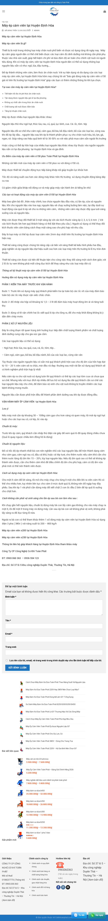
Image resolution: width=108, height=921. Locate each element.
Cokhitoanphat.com (63, 917)
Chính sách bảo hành (40, 895)
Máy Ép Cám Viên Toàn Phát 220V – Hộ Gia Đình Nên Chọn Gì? (51, 748)
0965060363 (65, 869)
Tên (8, 620)
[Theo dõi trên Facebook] (58, 887)
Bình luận (10, 596)
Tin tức (5, 22)
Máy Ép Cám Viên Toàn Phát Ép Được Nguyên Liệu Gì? (48, 726)
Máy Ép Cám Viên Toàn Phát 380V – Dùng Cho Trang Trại (49, 741)
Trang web (10, 647)
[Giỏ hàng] (104, 11)
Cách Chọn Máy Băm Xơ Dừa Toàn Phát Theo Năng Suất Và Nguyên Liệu (55, 682)
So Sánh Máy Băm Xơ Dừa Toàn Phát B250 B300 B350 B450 (50, 704)
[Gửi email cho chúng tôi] (68, 887)
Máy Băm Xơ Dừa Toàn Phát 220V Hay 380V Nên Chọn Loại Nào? (52, 690)
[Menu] (3, 11)
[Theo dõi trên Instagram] (63, 887)
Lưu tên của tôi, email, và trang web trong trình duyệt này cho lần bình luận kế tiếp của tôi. (55, 660)
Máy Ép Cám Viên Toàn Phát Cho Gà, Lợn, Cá (44, 734)
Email (8, 633)
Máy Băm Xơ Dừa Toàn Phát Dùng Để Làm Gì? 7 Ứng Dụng (49, 697)
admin (36, 30)
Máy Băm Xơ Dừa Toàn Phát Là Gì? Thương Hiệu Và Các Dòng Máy (53, 712)
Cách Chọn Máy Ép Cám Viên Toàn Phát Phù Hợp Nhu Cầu (49, 719)
